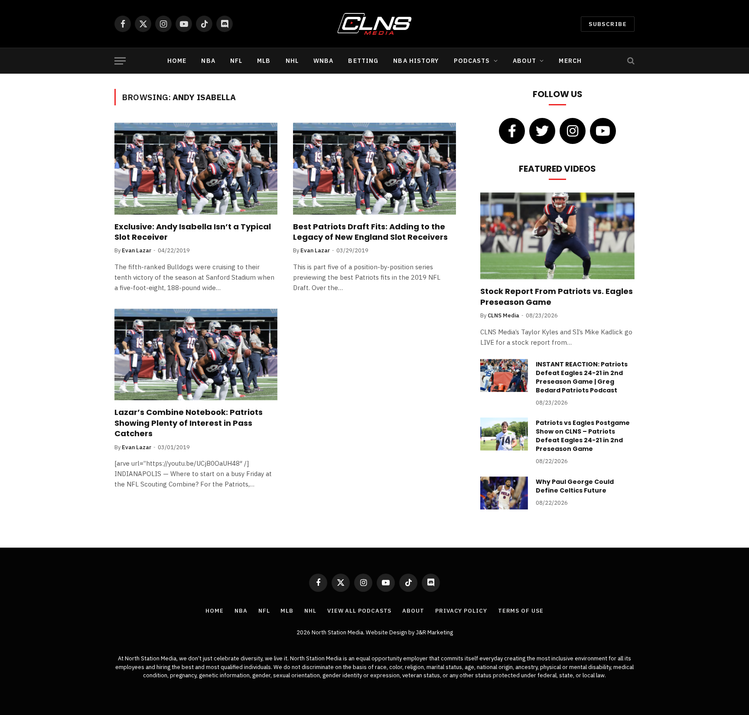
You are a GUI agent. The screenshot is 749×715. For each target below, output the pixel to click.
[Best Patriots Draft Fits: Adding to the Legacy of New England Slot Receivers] (374, 169)
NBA (208, 61)
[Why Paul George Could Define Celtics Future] (504, 493)
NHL (292, 61)
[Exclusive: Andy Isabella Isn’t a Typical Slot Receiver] (195, 169)
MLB (263, 61)
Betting (363, 61)
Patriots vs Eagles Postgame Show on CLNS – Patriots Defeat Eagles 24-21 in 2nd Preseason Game (583, 435)
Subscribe (608, 24)
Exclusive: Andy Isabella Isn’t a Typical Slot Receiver (192, 232)
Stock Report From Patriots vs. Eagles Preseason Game (556, 296)
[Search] (630, 61)
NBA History (416, 61)
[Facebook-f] (512, 131)
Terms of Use (521, 610)
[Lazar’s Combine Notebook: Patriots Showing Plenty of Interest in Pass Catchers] (195, 355)
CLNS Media (503, 315)
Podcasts (472, 61)
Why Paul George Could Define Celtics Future (575, 486)
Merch (570, 61)
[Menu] (120, 61)
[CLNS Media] (375, 24)
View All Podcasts (359, 610)
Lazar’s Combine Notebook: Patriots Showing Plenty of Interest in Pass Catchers (188, 423)
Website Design (387, 632)
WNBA (323, 61)
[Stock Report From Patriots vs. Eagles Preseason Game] (557, 236)
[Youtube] (603, 131)
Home (176, 61)
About (525, 61)
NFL (236, 61)
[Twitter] (542, 131)
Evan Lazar (136, 250)
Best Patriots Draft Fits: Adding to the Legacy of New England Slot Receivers (370, 232)
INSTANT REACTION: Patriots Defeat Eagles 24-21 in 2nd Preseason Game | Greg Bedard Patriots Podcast (582, 377)
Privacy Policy (461, 610)
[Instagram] (573, 131)
